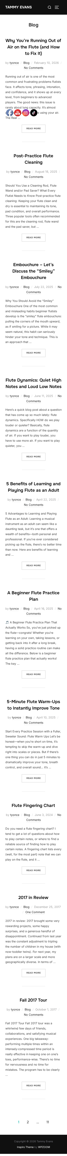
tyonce (14, 63)
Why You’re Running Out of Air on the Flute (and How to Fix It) (33, 47)
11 (47, 1122)
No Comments (33, 68)
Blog (26, 63)
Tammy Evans (18, 7)
